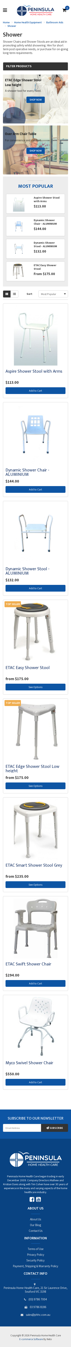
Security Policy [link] (35, 1260)
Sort (29, 294)
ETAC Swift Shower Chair (28, 964)
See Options (35, 687)
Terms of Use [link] (36, 1249)
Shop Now (36, 99)
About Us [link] (35, 1219)
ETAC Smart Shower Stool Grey (34, 865)
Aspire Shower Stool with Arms (34, 371)
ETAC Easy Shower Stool (28, 667)
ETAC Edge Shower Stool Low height (32, 769)
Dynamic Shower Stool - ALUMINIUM (28, 571)
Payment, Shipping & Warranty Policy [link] (35, 1266)
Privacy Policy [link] (35, 1255)
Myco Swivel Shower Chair (29, 1063)
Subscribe (56, 1128)
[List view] (14, 294)
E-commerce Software (31, 1339)
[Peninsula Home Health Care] (35, 10)
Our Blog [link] (35, 1225)
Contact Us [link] (35, 1231)
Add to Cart (35, 390)
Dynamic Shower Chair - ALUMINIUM (27, 472)
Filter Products (19, 66)
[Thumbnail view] (7, 294)
